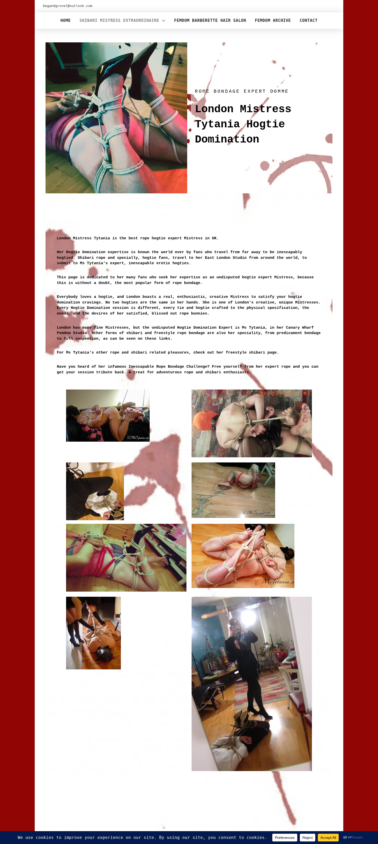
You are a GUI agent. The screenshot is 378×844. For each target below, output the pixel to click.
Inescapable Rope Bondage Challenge (168, 366)
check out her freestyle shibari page (235, 352)
